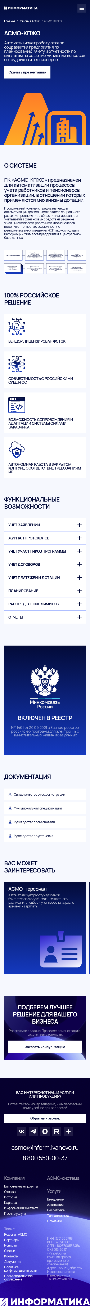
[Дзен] (68, 1131)
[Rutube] (56, 1131)
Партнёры (11, 1240)
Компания (14, 1178)
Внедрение (55, 1199)
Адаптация (55, 1204)
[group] (45, 928)
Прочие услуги (15, 1213)
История (10, 1197)
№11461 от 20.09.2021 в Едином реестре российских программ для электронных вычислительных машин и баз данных (45, 731)
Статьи (9, 1250)
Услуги (54, 1191)
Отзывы (10, 1191)
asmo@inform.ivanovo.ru (44, 1147)
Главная (9, 21)
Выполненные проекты (21, 1186)
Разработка (55, 1210)
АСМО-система (63, 1178)
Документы (12, 1261)
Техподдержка (58, 1215)
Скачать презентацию (27, 72)
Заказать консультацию (45, 1047)
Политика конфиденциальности (20, 1268)
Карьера (10, 1202)
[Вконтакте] (21, 1131)
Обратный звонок (45, 1118)
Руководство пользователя (34, 822)
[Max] (45, 1131)
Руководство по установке (33, 836)
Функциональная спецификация (38, 808)
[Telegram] (33, 1131)
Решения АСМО (29, 21)
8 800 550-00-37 (45, 1158)
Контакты (11, 1256)
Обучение (54, 1221)
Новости (10, 1245)
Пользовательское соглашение (18, 1277)
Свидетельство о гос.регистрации (39, 794)
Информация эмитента (21, 1208)
